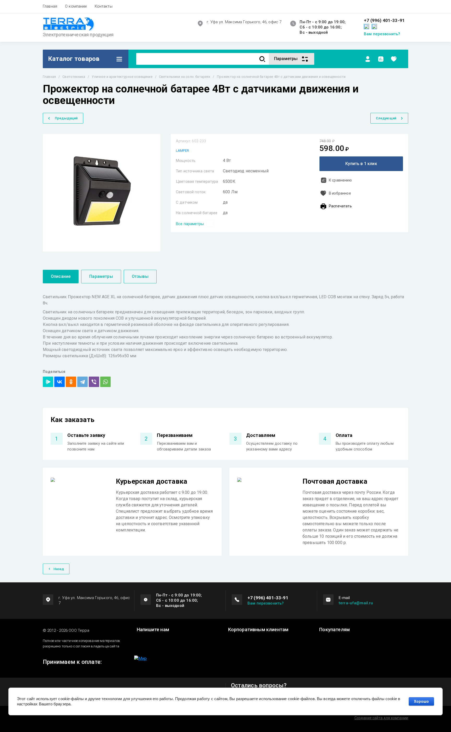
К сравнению (340, 180)
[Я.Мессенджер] (48, 382)
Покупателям (334, 629)
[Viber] (94, 382)
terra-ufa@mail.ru (356, 603)
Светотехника (73, 77)
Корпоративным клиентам (258, 629)
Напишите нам (153, 629)
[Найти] (262, 59)
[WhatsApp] (105, 382)
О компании (76, 6)
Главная (50, 6)
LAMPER (182, 151)
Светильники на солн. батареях (184, 77)
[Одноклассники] (71, 382)
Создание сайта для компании (381, 718)
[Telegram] (82, 382)
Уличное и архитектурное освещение (122, 77)
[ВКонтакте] (59, 382)
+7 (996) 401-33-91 (384, 20)
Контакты (103, 6)
